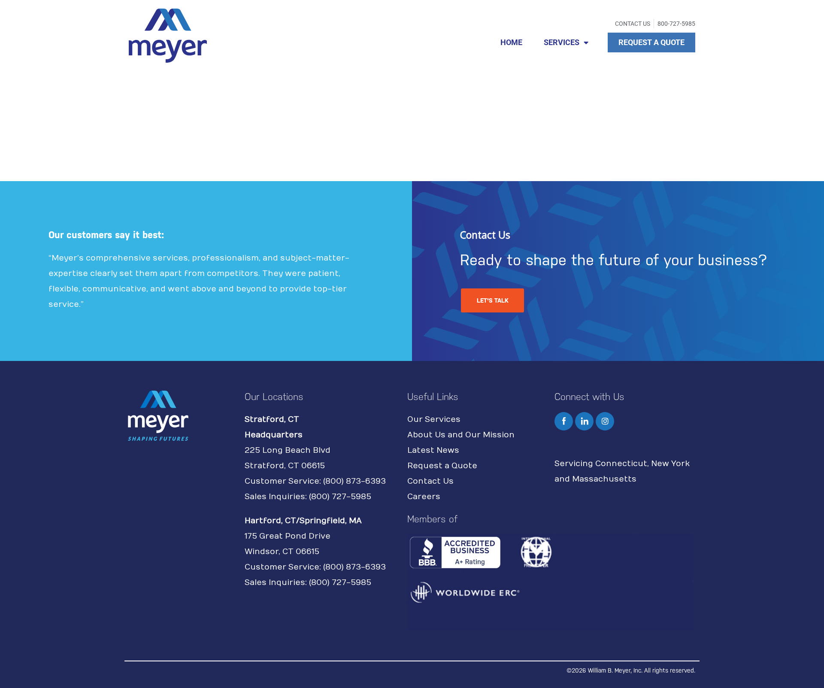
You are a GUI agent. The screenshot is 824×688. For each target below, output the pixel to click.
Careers (423, 496)
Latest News (433, 450)
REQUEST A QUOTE (651, 42)
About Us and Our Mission (461, 434)
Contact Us (430, 481)
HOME (511, 42)
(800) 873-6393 (354, 481)
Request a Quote (442, 465)
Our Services (433, 419)
